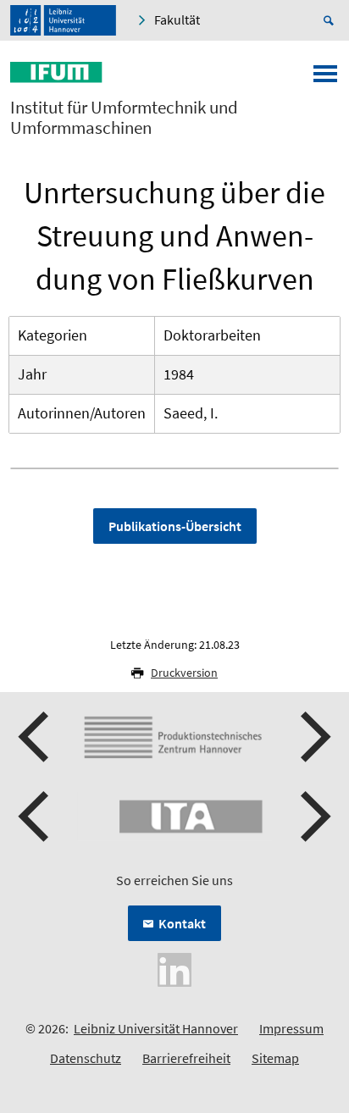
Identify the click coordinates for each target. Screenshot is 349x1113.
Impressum (291, 1028)
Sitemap (275, 1057)
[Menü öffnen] (325, 79)
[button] (35, 737)
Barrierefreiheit (186, 1057)
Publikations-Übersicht (174, 526)
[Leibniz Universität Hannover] (63, 20)
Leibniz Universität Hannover (156, 1028)
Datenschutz (85, 1057)
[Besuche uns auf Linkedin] (174, 968)
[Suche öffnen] (331, 20)
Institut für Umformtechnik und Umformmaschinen (124, 117)
